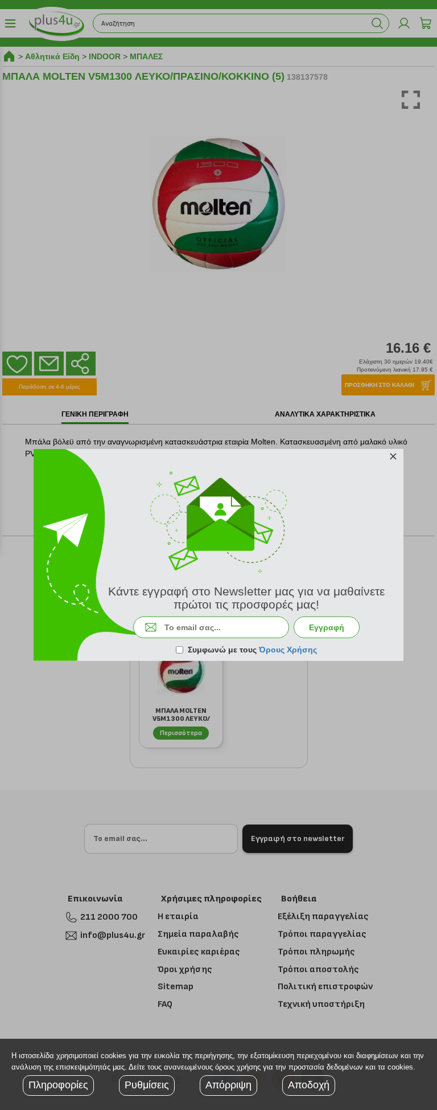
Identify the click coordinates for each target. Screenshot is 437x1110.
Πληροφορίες (58, 1085)
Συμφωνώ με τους (252, 649)
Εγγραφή (326, 627)
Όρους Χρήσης (288, 649)
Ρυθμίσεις (147, 1085)
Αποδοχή (308, 1085)
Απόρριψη (228, 1085)
